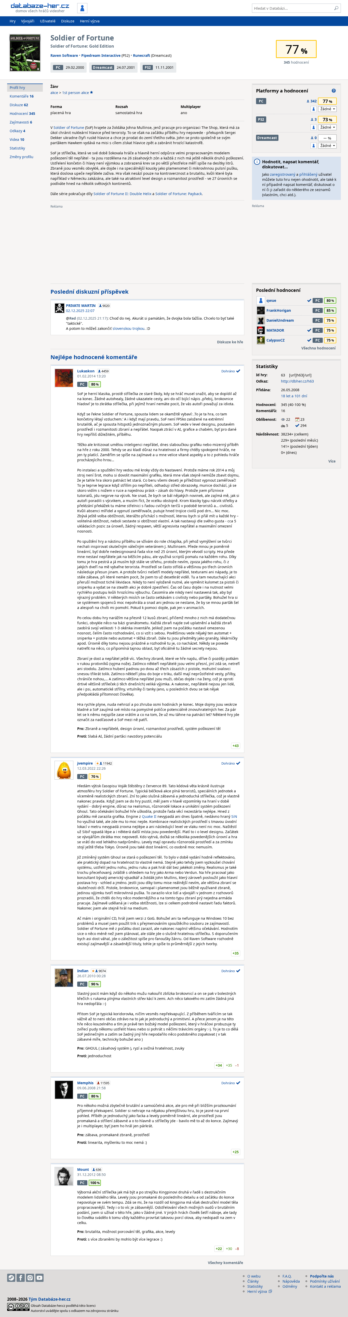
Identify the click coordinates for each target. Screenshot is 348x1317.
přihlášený (308, 174)
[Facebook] (21, 1278)
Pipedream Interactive (101, 55)
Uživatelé (48, 21)
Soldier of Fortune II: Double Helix (122, 193)
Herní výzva (90, 21)
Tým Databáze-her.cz (50, 1299)
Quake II (149, 816)
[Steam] (11, 1278)
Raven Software (64, 55)
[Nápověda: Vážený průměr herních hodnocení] (334, 91)
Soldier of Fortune (68, 127)
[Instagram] (30, 1278)
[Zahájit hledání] (336, 8)
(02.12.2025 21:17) (88, 318)
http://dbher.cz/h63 (297, 381)
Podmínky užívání (325, 1281)
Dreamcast (103, 67)
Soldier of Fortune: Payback (178, 193)
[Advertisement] (147, 244)
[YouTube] (39, 1278)
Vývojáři (27, 21)
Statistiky (17, 148)
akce (54, 92)
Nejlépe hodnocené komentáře (93, 357)
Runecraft (141, 55)
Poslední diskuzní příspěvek (89, 291)
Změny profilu (21, 156)
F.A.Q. (287, 1276)
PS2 (148, 67)
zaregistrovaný (282, 174)
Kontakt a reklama (325, 1286)
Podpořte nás (322, 1276)
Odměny (290, 1286)
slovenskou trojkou (128, 328)
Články (253, 1281)
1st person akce (75, 92)
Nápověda (291, 1281)
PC (58, 67)
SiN (234, 816)
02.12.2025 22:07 (80, 310)
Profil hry (17, 87)
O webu (254, 1276)
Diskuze (67, 21)
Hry (13, 21)
